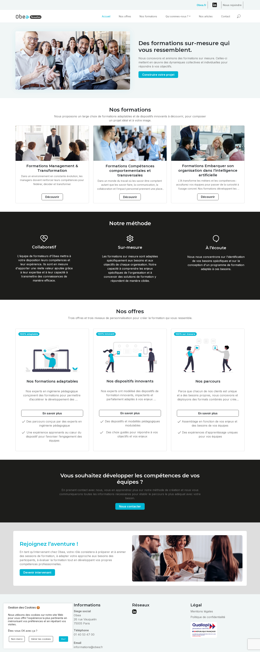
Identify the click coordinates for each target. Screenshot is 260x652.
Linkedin (214, 5)
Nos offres (125, 16)
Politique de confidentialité (207, 617)
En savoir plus (52, 413)
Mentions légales (201, 611)
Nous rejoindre (232, 4)
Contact (225, 16)
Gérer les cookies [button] (41, 639)
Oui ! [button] (63, 639)
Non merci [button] (16, 639)
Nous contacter (130, 506)
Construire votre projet (158, 74)
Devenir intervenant (37, 572)
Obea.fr (201, 4)
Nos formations (148, 16)
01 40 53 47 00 (84, 634)
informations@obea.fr (88, 647)
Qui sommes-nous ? (177, 16)
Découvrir (52, 197)
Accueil (106, 16)
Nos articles (206, 16)
